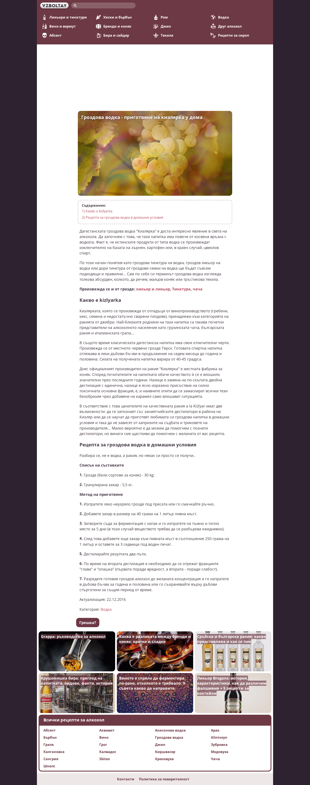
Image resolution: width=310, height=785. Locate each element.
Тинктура (181, 288)
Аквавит (107, 730)
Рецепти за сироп (233, 35)
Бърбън (50, 737)
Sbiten (104, 759)
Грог (103, 744)
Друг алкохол (230, 26)
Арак (215, 730)
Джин (166, 26)
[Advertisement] (155, 76)
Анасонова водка (170, 730)
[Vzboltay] (54, 5)
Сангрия (50, 759)
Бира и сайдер (116, 35)
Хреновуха (164, 759)
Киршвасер (165, 751)
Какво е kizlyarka (97, 211)
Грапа (48, 744)
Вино (104, 737)
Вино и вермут (62, 26)
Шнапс (49, 766)
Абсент (55, 35)
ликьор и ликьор (153, 288)
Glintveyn (219, 737)
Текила (167, 35)
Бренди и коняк (117, 26)
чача (197, 288)
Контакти (125, 779)
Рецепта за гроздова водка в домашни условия (122, 217)
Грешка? (87, 622)
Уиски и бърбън (117, 17)
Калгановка (54, 751)
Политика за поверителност (164, 779)
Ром (164, 17)
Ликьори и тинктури (68, 17)
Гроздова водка (169, 737)
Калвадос (107, 751)
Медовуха (219, 751)
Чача (215, 759)
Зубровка (219, 744)
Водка (223, 17)
